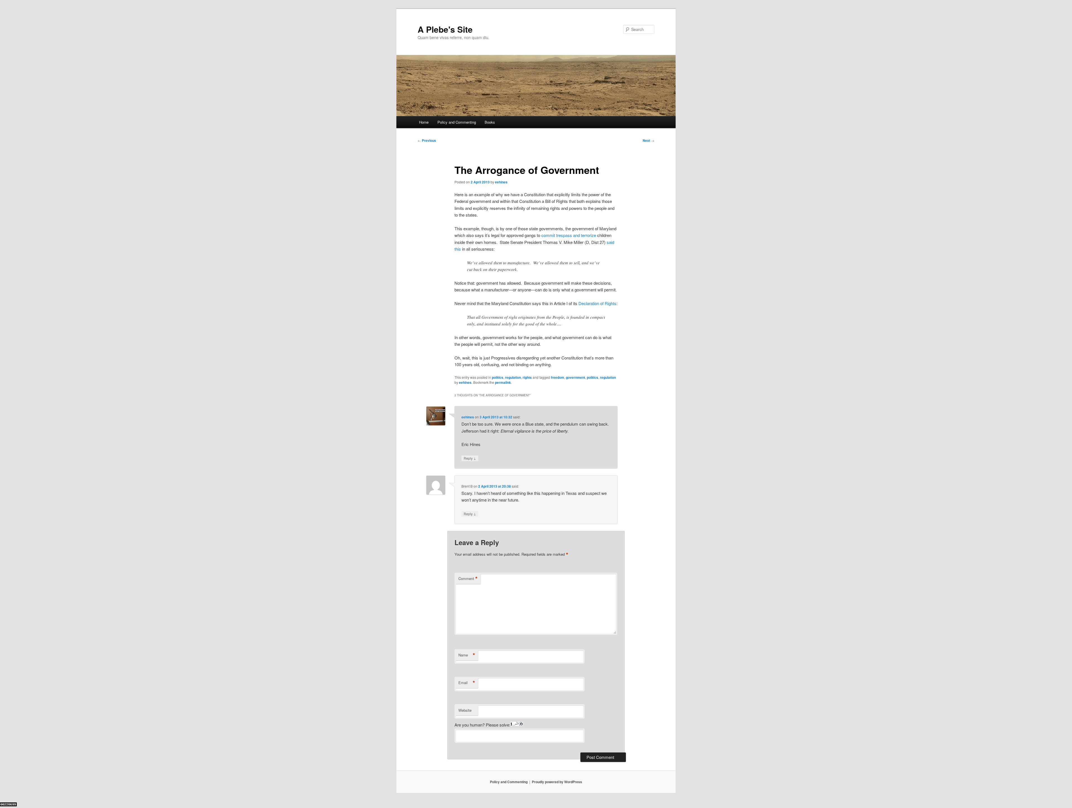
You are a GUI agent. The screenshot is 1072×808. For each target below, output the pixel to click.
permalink (503, 382)
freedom (557, 377)
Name (466, 655)
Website (465, 710)
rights (527, 377)
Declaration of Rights (597, 303)
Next (648, 140)
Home (424, 122)
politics (497, 377)
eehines (501, 181)
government (575, 377)
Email (466, 682)
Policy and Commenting (456, 122)
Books (490, 122)
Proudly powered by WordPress (557, 781)
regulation (513, 377)
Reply (470, 458)
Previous (427, 140)
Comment (468, 578)
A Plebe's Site (445, 29)
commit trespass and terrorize (568, 235)
